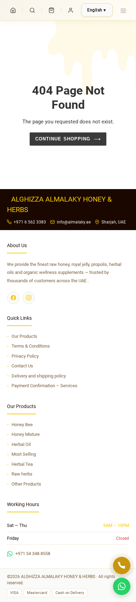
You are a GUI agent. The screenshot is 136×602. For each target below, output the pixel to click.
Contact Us (22, 365)
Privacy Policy (25, 356)
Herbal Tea (22, 464)
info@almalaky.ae (74, 222)
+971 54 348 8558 (32, 553)
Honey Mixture (26, 434)
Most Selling (24, 454)
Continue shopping (62, 138)
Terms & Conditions (31, 346)
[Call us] (121, 565)
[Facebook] (13, 298)
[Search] (32, 10)
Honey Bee (22, 424)
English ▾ (96, 10)
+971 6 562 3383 (30, 222)
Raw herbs (22, 474)
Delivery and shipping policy (39, 376)
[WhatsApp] (121, 586)
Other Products (26, 484)
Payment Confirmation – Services (44, 385)
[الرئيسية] (13, 10)
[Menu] (123, 10)
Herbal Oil (21, 444)
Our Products (24, 336)
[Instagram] (28, 298)
